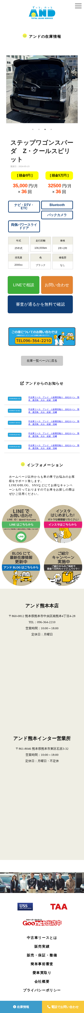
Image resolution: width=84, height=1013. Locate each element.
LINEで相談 (23, 285)
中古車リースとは (42, 938)
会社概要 (42, 981)
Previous (3, 91)
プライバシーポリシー (42, 990)
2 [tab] (39, 129)
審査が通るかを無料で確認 (40, 304)
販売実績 (42, 946)
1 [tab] (33, 129)
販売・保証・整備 (42, 955)
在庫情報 (22, 1007)
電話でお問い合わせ (64, 1007)
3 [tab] (45, 129)
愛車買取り (42, 973)
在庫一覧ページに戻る (42, 360)
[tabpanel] (42, 90)
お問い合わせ (57, 285)
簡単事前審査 (42, 964)
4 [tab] (51, 129)
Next (81, 91)
